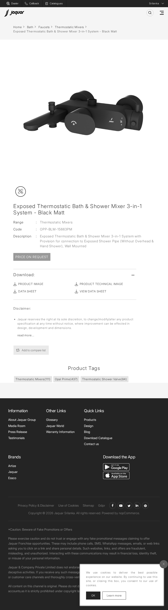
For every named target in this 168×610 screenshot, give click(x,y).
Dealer (14, 3)
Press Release (17, 432)
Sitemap (88, 505)
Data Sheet (27, 291)
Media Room (16, 426)
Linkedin (137, 505)
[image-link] (116, 467)
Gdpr (101, 505)
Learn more (116, 595)
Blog (87, 432)
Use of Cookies (68, 505)
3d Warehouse (145, 505)
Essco (12, 478)
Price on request (31, 257)
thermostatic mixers (33, 379)
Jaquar (13, 472)
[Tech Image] (20, 191)
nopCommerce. (129, 513)
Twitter (129, 505)
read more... (25, 335)
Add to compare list (34, 350)
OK (93, 595)
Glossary (52, 420)
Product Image (30, 284)
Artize (12, 466)
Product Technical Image (101, 284)
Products (90, 420)
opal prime (66, 379)
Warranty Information (60, 432)
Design (88, 426)
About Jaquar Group (22, 420)
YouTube (120, 505)
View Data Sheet (93, 291)
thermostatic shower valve (104, 379)
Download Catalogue (98, 438)
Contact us (91, 444)
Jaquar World (55, 426)
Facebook (112, 505)
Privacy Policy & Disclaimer (36, 505)
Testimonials (16, 438)
